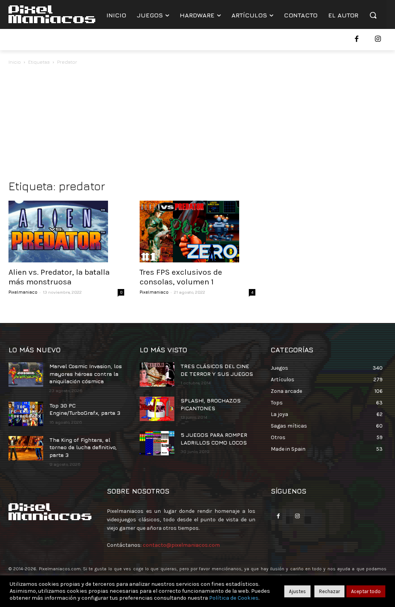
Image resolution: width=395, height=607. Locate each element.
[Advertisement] (197, 124)
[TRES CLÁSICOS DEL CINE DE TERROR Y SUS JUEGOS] (157, 374)
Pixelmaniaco (22, 291)
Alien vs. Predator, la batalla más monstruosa (59, 276)
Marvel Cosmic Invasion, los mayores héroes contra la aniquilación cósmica (85, 373)
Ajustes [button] (297, 591)
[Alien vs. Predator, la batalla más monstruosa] (66, 231)
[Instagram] (378, 39)
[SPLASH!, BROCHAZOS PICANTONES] (157, 409)
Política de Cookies (233, 598)
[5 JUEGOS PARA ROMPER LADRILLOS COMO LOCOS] (157, 443)
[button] (373, 15)
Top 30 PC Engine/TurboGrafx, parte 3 (84, 409)
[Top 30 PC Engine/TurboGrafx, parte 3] (25, 414)
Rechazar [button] (329, 591)
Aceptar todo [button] (366, 591)
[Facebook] (356, 39)
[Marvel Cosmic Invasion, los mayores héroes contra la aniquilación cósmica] (25, 374)
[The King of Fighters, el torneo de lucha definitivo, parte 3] (25, 448)
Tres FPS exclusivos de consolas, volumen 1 (181, 276)
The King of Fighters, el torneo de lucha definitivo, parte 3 (83, 447)
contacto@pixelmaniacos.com (181, 545)
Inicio (14, 62)
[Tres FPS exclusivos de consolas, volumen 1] (197, 231)
